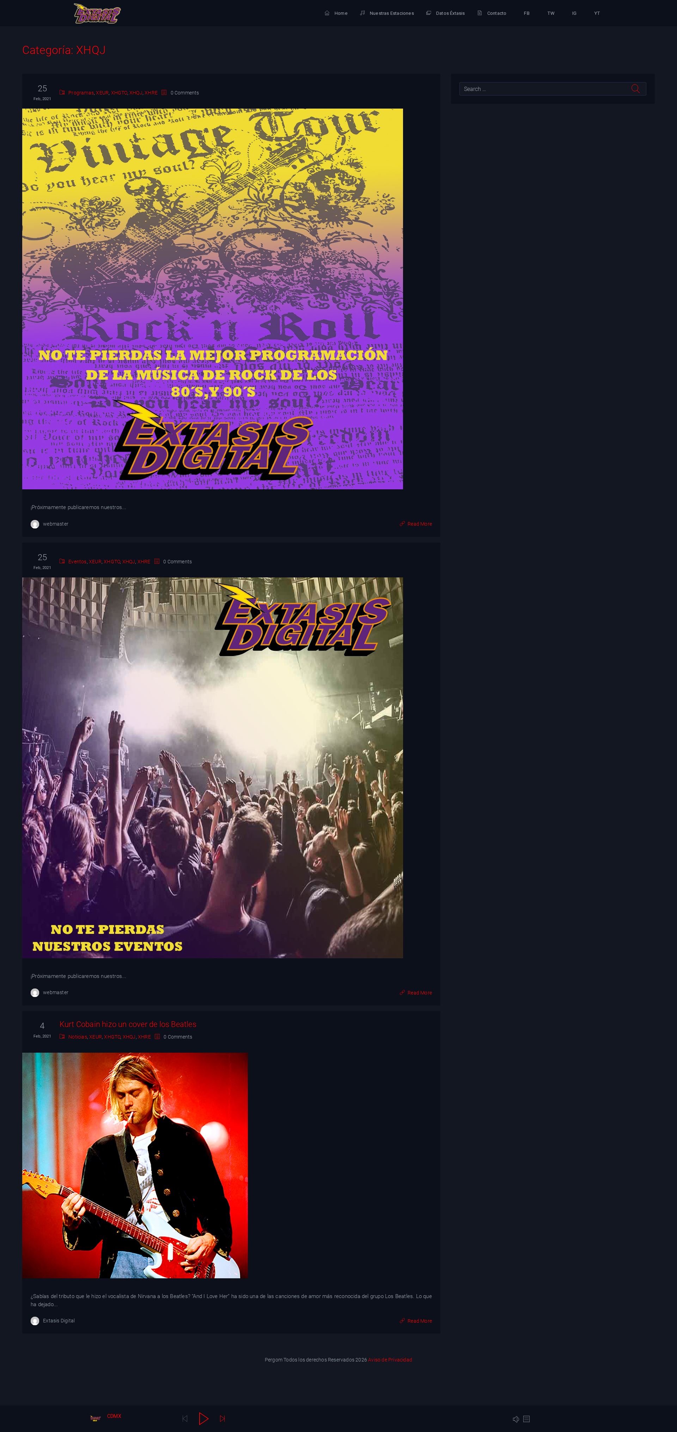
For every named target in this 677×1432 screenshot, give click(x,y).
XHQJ (135, 93)
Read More (420, 524)
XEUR (102, 93)
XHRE (151, 93)
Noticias (77, 1037)
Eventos (77, 561)
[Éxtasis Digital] (97, 13)
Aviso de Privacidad (390, 1360)
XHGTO (119, 93)
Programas (81, 93)
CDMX (114, 1416)
